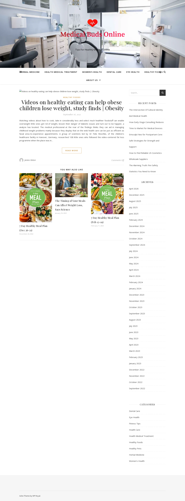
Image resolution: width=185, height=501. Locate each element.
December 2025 (136, 195)
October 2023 (135, 307)
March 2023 (134, 351)
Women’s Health (92, 72)
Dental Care (114, 72)
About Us (92, 80)
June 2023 (133, 332)
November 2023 (137, 301)
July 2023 (133, 326)
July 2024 (133, 251)
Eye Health (132, 72)
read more (71, 150)
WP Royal (36, 496)
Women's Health (137, 461)
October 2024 (135, 238)
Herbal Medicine (30, 72)
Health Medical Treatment (61, 72)
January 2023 (135, 363)
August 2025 (135, 201)
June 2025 (133, 213)
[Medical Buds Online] (92, 31)
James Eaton (30, 160)
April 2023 (134, 344)
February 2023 (136, 357)
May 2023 (133, 338)
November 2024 (137, 232)
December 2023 (136, 294)
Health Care (134, 429)
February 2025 (136, 219)
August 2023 (135, 319)
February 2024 (136, 282)
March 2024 (134, 276)
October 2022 (135, 382)
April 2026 (134, 188)
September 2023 (137, 313)
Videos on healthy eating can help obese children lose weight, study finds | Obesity (72, 105)
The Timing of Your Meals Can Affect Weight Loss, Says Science (70, 205)
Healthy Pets (135, 448)
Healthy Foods (153, 72)
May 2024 (133, 263)
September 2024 (137, 244)
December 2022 (136, 369)
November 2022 (137, 376)
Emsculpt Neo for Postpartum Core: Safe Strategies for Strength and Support (146, 140)
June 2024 (133, 257)
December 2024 (136, 226)
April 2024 (134, 269)
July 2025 (133, 207)
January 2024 (135, 288)
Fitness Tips (134, 423)
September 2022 (137, 388)
